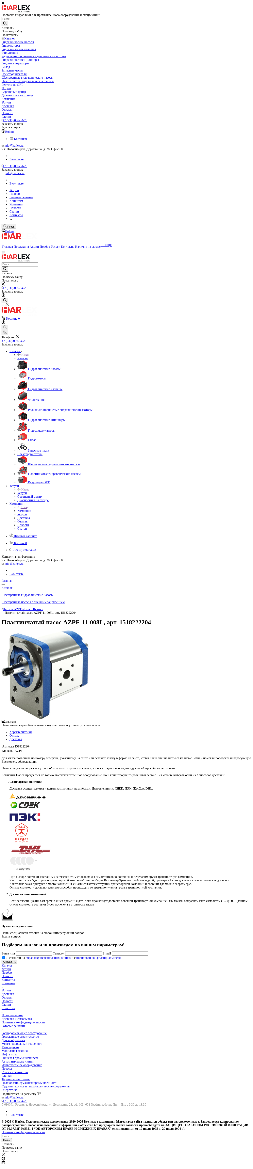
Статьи (6, 1004)
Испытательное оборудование (22, 1065)
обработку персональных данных (48, 957)
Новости (7, 976)
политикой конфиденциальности (98, 957)
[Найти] (5, 23)
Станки (7, 1075)
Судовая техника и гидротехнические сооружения (36, 1086)
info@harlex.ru (14, 145)
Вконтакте (16, 159)
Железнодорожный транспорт (22, 1043)
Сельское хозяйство (15, 1072)
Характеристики (20, 732)
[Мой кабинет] (3, 295)
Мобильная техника (15, 1050)
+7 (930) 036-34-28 (15, 120)
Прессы (7, 1068)
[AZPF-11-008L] (45, 718)
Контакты (8, 979)
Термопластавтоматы (16, 1079)
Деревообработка (13, 1040)
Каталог (22, 358)
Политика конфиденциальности (23, 1022)
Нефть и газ (9, 1054)
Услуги (22, 493)
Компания (24, 510)
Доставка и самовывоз (17, 1018)
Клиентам (8, 1008)
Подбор (7, 972)
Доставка (15, 739)
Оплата (14, 735)
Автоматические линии (18, 1061)
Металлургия (10, 1047)
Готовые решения (13, 1026)
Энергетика (9, 1090)
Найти (6, 1140)
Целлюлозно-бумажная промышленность (29, 1082)
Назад (25, 354)
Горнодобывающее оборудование (24, 1033)
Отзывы (7, 997)
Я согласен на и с (63, 957)
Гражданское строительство (20, 1036)
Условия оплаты (12, 1015)
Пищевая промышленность (20, 1058)
